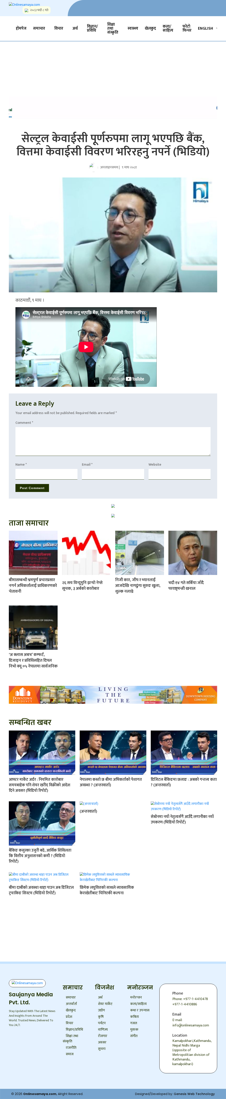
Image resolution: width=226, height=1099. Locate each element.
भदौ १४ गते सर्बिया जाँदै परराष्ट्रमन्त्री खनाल (186, 585)
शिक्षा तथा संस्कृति (112, 28)
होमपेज (21, 28)
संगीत (133, 1036)
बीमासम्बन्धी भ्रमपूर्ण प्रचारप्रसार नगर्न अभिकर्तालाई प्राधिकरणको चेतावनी (33, 585)
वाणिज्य (103, 1030)
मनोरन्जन (136, 998)
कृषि (101, 1017)
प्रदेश (69, 1017)
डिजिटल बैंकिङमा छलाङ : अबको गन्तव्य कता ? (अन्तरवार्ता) (184, 782)
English (205, 28)
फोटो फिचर (187, 28)
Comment (24, 423)
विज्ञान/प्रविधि (92, 28)
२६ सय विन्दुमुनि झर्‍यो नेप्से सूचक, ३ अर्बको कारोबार (82, 585)
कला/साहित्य (168, 28)
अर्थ (75, 28)
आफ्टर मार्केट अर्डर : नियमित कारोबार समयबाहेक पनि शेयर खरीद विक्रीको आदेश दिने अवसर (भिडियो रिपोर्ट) (39, 785)
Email (87, 465)
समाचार (39, 28)
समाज (69, 1054)
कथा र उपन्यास (139, 1010)
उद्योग (101, 1010)
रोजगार (102, 1036)
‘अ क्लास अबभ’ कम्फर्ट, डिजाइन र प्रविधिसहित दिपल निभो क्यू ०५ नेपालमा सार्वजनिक (33, 660)
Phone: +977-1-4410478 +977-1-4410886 (190, 1001)
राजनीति (71, 1048)
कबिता (134, 1017)
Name (21, 465)
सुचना (101, 1049)
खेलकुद (150, 28)
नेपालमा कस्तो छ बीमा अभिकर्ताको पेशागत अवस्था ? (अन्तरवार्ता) (111, 782)
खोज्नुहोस (65, 58)
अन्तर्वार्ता (71, 1004)
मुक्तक (134, 1030)
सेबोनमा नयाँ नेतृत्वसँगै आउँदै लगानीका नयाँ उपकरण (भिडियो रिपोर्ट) (182, 820)
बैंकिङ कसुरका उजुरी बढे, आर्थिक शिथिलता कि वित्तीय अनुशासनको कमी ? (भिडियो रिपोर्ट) (40, 856)
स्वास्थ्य (133, 28)
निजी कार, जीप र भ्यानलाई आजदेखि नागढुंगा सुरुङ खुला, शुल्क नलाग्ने (137, 585)
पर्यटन (102, 1023)
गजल (133, 1023)
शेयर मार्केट (105, 1004)
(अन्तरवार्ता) (88, 811)
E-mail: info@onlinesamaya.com (190, 1022)
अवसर (102, 1042)
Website (155, 465)
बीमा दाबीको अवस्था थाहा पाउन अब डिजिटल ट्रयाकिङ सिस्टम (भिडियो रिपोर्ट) (41, 890)
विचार (58, 28)
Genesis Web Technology (194, 1094)
